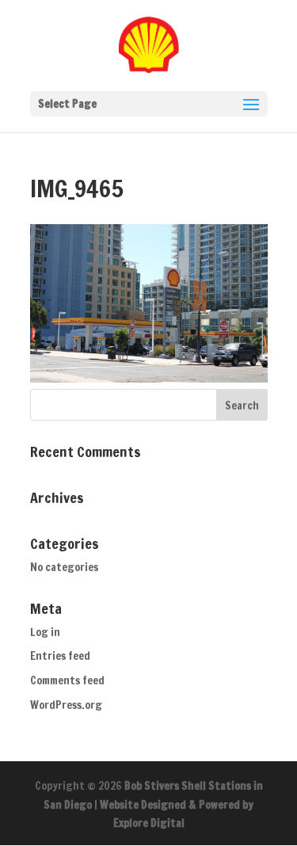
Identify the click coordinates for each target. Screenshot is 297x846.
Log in (45, 632)
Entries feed (60, 656)
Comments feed (67, 680)
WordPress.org (66, 705)
